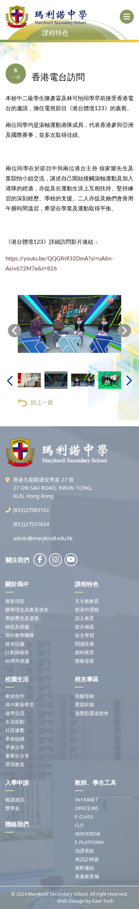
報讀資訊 (14, 799)
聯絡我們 (17, 824)
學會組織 (14, 738)
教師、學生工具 (95, 782)
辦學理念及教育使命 (27, 609)
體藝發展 (84, 660)
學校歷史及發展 (22, 618)
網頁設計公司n (41, 900)
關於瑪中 (17, 584)
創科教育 (84, 652)
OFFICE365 (86, 808)
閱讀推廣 (84, 643)
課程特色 (87, 584)
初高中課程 (87, 609)
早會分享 (14, 747)
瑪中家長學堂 (19, 704)
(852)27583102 (31, 509)
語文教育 (84, 618)
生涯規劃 (14, 721)
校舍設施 (14, 643)
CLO (79, 825)
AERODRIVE (88, 833)
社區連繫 (14, 730)
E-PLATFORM (89, 842)
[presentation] (14, 330)
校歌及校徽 (17, 626)
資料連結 (84, 867)
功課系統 (84, 850)
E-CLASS (84, 816)
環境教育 (14, 764)
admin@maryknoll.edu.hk (43, 538)
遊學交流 (14, 713)
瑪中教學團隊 (19, 635)
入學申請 (17, 782)
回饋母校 (84, 696)
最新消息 (14, 601)
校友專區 (87, 679)
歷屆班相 (84, 704)
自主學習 (84, 635)
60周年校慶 (17, 660)
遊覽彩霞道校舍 (92, 713)
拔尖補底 (84, 626)
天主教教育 (87, 601)
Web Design (71, 900)
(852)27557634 (31, 524)
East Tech (103, 900)
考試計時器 (87, 859)
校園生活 (17, 679)
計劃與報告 (17, 652)
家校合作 (14, 696)
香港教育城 (87, 876)
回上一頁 (42, 402)
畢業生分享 (17, 755)
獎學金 (12, 808)
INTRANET (87, 799)
